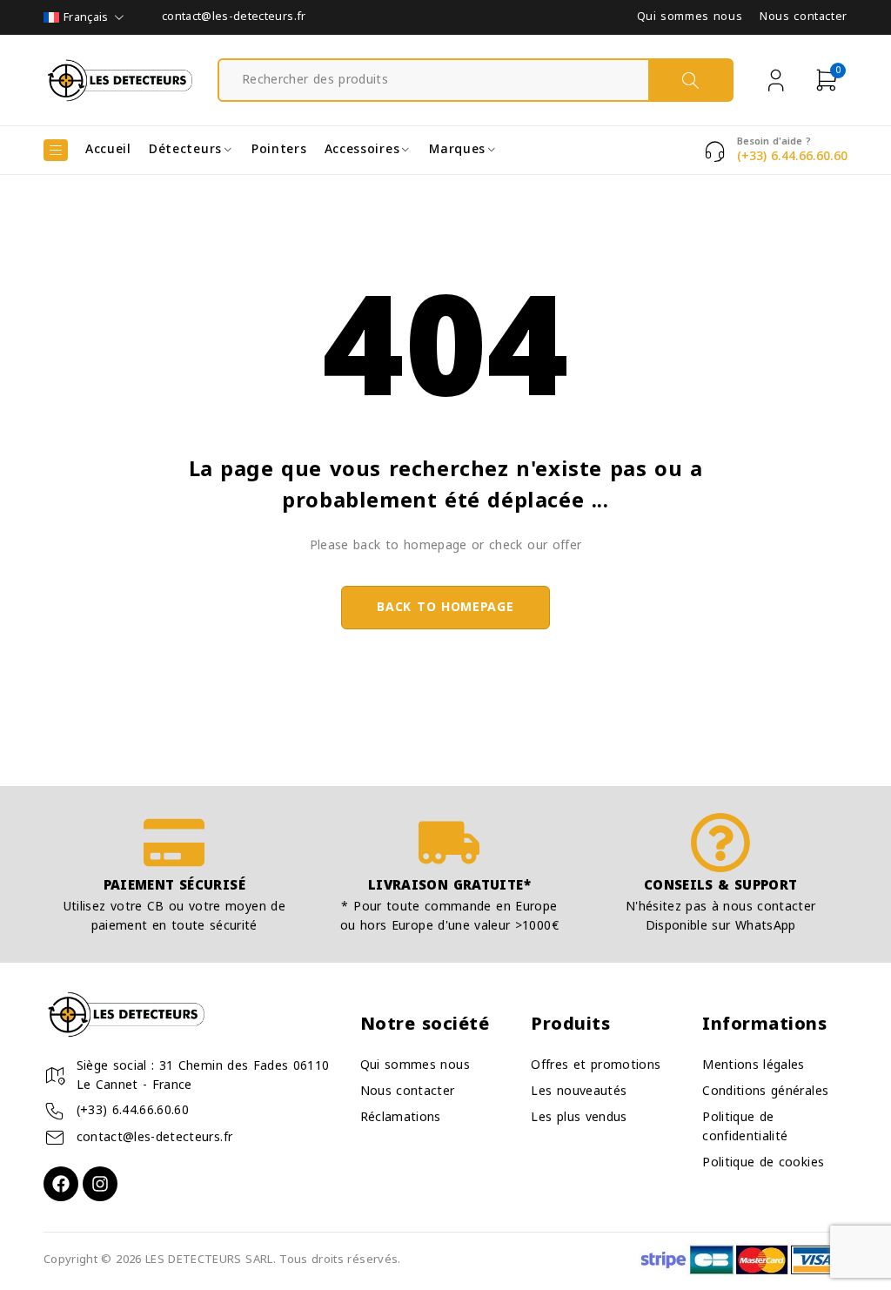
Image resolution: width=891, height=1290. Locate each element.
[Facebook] (61, 1183)
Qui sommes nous (689, 17)
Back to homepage (445, 607)
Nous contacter (803, 17)
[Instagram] (100, 1183)
